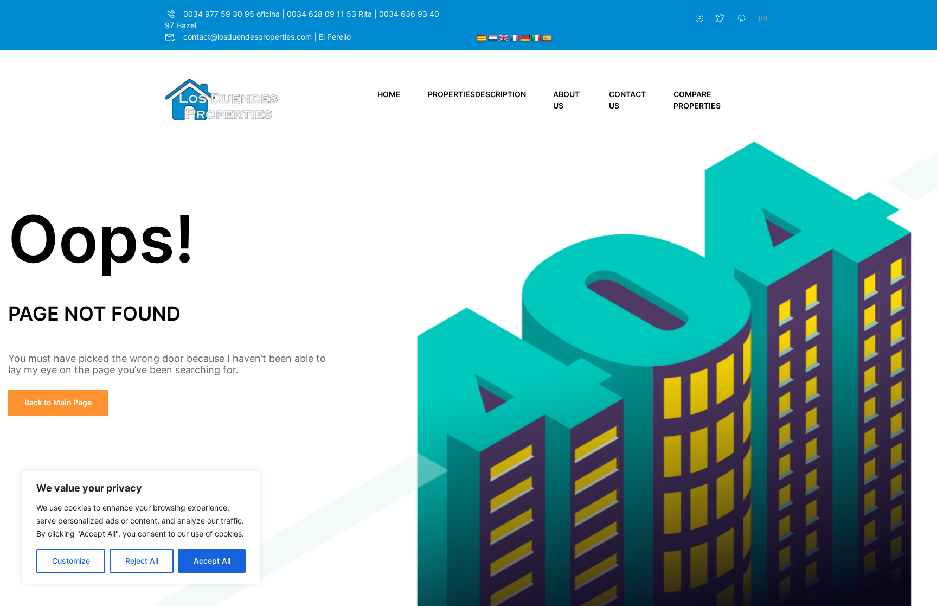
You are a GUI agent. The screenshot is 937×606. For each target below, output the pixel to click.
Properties (477, 94)
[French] (514, 38)
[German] (525, 38)
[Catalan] (481, 38)
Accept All (212, 560)
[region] (141, 527)
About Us (566, 100)
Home (389, 94)
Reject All (141, 560)
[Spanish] (546, 38)
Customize (71, 560)
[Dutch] (492, 38)
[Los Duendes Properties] (221, 99)
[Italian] (536, 38)
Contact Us (627, 100)
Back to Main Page (58, 402)
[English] (503, 38)
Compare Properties (697, 100)
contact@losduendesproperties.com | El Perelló (267, 36)
